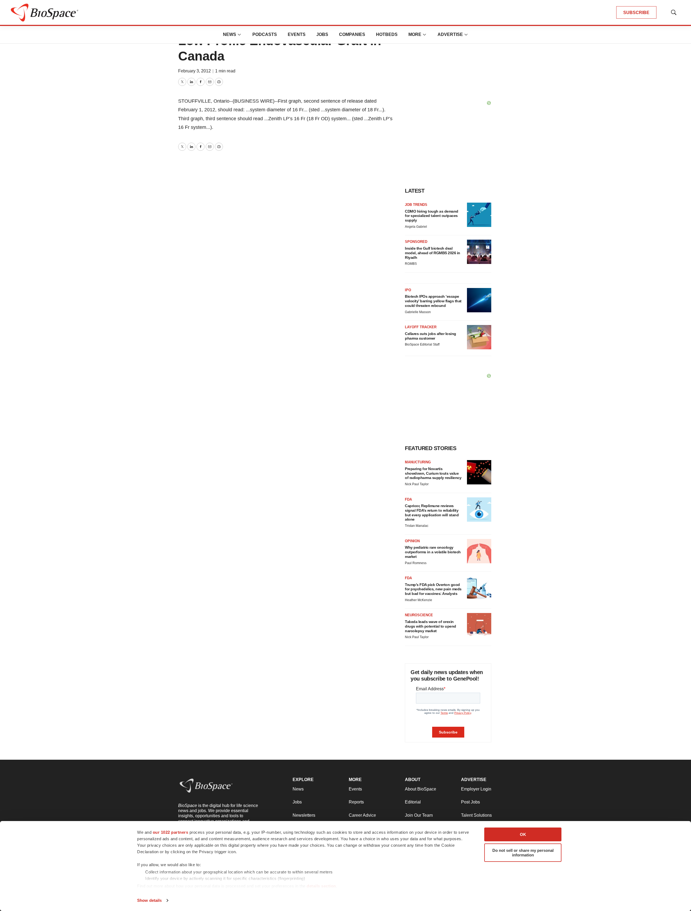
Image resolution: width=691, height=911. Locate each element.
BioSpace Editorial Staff (422, 344)
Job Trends (416, 205)
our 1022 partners (170, 832)
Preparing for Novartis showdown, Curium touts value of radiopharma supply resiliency (433, 473)
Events (297, 34)
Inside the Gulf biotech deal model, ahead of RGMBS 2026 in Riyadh (432, 253)
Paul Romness (415, 563)
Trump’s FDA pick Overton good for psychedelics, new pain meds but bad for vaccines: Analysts (433, 589)
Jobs (322, 34)
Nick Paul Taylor (417, 484)
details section (321, 886)
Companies (352, 34)
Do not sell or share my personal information (523, 852)
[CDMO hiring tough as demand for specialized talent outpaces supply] (479, 215)
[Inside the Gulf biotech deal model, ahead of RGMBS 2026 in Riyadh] (479, 252)
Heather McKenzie (418, 600)
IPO (408, 290)
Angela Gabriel (416, 227)
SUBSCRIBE (636, 12)
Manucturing (418, 462)
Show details (149, 900)
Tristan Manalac (416, 526)
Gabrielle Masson (418, 312)
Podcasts (264, 34)
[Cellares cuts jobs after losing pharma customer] (479, 337)
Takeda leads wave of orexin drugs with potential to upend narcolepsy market (430, 626)
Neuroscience (419, 615)
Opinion (412, 541)
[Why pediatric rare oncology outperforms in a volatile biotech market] (479, 551)
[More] (239, 34)
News (229, 34)
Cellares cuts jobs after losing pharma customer (430, 335)
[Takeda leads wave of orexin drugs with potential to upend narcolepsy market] (479, 625)
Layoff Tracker (420, 327)
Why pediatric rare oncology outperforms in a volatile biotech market (433, 552)
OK (523, 834)
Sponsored (416, 242)
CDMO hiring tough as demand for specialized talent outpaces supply (431, 216)
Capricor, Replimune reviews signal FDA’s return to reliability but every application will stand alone (432, 512)
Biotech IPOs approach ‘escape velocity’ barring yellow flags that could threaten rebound (433, 301)
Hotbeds (387, 34)
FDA (408, 499)
